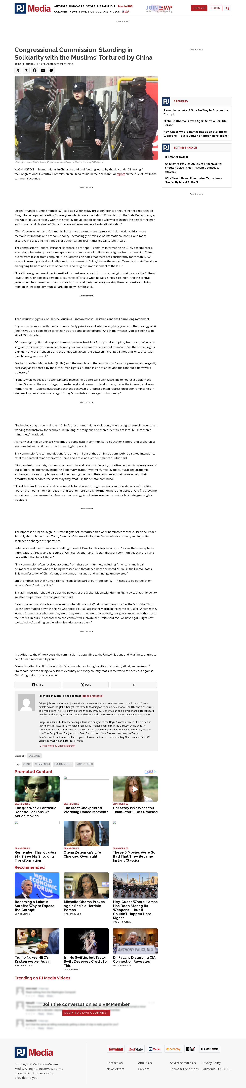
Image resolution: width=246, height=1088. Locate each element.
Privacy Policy (211, 1063)
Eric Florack (22, 914)
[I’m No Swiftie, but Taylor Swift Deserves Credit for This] (86, 941)
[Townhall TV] (126, 6)
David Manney (72, 969)
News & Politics (82, 11)
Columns (61, 11)
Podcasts (77, 6)
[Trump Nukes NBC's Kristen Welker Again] (37, 941)
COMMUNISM (42, 764)
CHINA (26, 764)
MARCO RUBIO (85, 764)
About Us (145, 1063)
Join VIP (199, 8)
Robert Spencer (122, 922)
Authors (61, 6)
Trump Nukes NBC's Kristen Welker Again (32, 959)
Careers (143, 1069)
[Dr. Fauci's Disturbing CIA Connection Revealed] (135, 941)
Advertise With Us (183, 1063)
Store (90, 6)
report (120, 174)
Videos (115, 11)
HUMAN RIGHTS (63, 764)
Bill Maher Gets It (176, 157)
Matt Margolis (72, 914)
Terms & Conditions (184, 1069)
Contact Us (115, 1063)
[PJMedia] (33, 8)
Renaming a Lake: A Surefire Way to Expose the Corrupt (35, 906)
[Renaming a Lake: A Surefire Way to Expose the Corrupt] (37, 885)
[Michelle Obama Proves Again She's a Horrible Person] (86, 885)
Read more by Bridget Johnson (58, 745)
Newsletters (115, 1069)
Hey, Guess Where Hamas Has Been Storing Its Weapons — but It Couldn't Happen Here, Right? (135, 910)
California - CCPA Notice (216, 1069)
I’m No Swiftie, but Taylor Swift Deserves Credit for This (86, 961)
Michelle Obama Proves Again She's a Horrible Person (84, 906)
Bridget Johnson (25, 64)
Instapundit (106, 6)
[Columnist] (27, 702)
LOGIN (215, 8)
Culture (102, 11)
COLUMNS (34, 755)
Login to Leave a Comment (86, 1012)
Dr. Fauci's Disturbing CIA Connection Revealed (134, 959)
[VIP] (125, 11)
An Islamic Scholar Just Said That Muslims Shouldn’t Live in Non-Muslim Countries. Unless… (193, 167)
